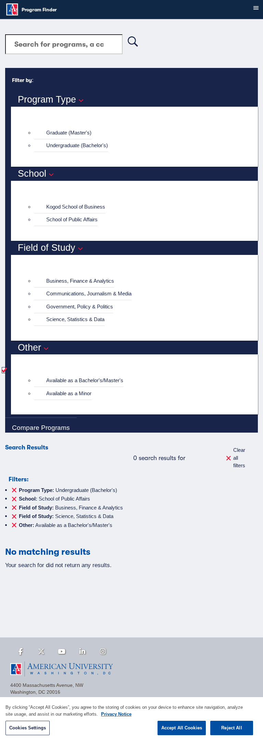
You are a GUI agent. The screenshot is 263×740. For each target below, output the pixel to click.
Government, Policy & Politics (79, 306)
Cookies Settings (27, 727)
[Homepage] (131, 669)
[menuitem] (137, 133)
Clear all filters (239, 457)
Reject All (231, 727)
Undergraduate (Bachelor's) (77, 145)
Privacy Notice (116, 714)
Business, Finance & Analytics (80, 281)
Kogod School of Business (75, 207)
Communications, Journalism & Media (89, 293)
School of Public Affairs (72, 219)
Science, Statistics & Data (75, 319)
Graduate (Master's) (68, 133)
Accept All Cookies (181, 727)
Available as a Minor (68, 393)
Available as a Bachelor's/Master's (84, 380)
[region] (131, 718)
